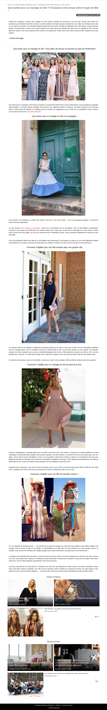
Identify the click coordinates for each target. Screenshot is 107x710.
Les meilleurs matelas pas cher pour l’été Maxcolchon (29, 664)
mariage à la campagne (32, 228)
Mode (57, 604)
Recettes (58, 669)
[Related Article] (77, 592)
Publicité (58, 705)
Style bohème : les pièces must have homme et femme (62, 609)
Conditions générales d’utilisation (44, 705)
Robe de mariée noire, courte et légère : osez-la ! (26, 599)
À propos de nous (67, 705)
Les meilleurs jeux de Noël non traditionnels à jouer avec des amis (66, 673)
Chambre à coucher (14, 669)
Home (9, 4)
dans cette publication (34, 112)
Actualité (46, 676)
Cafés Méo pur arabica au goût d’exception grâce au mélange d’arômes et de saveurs (72, 663)
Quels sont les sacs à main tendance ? (75, 599)
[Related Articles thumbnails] (25, 622)
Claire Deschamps (83, 15)
